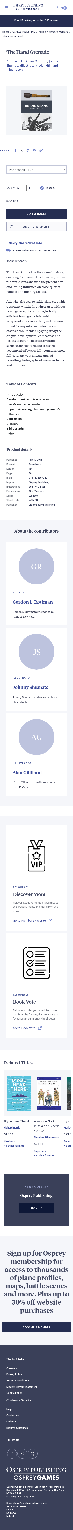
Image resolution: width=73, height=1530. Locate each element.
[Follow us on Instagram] (22, 1454)
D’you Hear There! (16, 1121)
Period (42, 31)
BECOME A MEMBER (36, 1327)
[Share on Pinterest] (28, 150)
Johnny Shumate (30, 687)
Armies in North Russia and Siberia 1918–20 (47, 1126)
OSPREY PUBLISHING (23, 31)
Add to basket (36, 214)
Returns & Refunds (17, 1428)
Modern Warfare (58, 31)
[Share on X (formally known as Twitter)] (21, 150)
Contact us (12, 1415)
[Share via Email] (34, 150)
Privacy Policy (14, 1374)
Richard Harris (12, 1127)
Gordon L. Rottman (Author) (26, 61)
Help (9, 1409)
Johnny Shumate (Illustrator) (32, 63)
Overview (11, 1368)
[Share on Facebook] (16, 150)
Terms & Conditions (17, 1380)
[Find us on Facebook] (12, 1454)
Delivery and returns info (24, 243)
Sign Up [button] (36, 1208)
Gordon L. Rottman (33, 602)
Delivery (11, 1421)
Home (5, 31)
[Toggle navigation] (6, 7)
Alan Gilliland (27, 772)
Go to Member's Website (29, 920)
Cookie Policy (14, 1393)
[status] (30, 188)
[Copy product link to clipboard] (41, 150)
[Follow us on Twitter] (33, 1454)
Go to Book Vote (24, 1028)
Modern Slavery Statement (21, 1387)
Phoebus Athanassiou (46, 1137)
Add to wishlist (36, 226)
